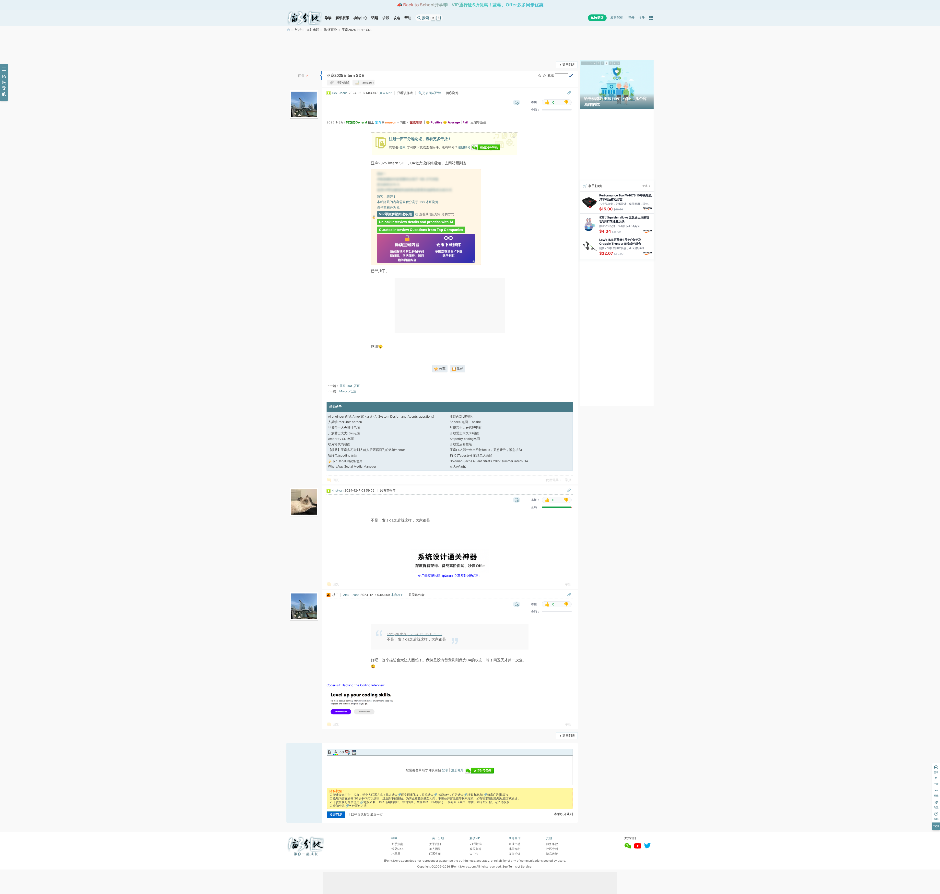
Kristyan (337, 490)
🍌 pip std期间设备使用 (345, 461)
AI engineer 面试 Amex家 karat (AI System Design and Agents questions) (381, 416)
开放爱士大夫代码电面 (344, 433)
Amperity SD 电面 (341, 439)
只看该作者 (405, 93)
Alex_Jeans (339, 93)
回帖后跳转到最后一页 (367, 814)
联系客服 (435, 854)
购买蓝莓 (475, 849)
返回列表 (568, 65)
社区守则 (552, 849)
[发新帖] (296, 64)
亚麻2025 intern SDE (357, 30)
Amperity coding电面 (465, 439)
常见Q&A (397, 849)
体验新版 (597, 18)
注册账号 (464, 147)
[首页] (304, 18)
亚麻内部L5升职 (461, 416)
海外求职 (312, 30)
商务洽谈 (514, 854)
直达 (551, 75)
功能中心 (360, 18)
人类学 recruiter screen (345, 422)
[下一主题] (544, 76)
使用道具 (552, 480)
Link (341, 752)
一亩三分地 (288, 29)
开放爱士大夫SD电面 (464, 433)
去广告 (474, 854)
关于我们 (435, 844)
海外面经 (330, 30)
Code (354, 752)
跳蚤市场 (473, 795)
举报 (568, 480)
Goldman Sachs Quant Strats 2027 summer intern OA (489, 461)
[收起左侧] (321, 75)
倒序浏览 (452, 93)
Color (335, 752)
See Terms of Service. (517, 866)
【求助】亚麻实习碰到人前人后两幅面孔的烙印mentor (366, 450)
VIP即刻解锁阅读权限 (395, 214)
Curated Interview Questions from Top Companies (421, 230)
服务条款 (552, 844)
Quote (347, 752)
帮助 (407, 18)
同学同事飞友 (410, 795)
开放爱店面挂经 (461, 444)
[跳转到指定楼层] (571, 75)
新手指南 (397, 844)
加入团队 (435, 849)
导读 (328, 18)
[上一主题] (539, 76)
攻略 (396, 18)
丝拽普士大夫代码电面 (466, 427)
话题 (374, 18)
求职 (385, 18)
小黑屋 (395, 854)
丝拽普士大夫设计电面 (344, 427)
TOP (936, 826)
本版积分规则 (563, 814)
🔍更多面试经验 (429, 93)
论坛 (298, 30)
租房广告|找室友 (498, 795)
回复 (336, 480)
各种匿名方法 (358, 806)
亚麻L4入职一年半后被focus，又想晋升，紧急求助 (486, 450)
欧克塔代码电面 (339, 444)
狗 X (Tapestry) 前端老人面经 (471, 455)
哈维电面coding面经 (342, 455)
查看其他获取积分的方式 (436, 214)
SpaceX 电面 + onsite (465, 422)
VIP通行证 (476, 844)
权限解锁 (617, 18)
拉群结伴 (443, 795)
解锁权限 (342, 18)
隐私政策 (552, 854)
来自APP (385, 93)
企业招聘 (514, 844)
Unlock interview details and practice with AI (416, 222)
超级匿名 (370, 802)
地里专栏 (514, 849)
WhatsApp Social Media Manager (352, 466)
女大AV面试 (458, 466)
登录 (631, 18)
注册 (641, 18)
